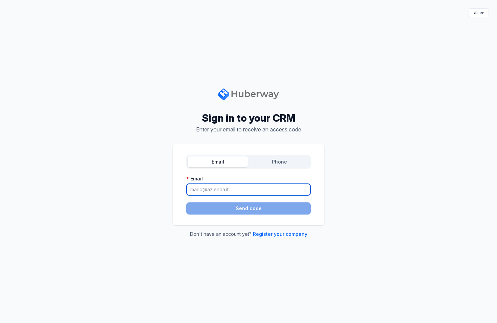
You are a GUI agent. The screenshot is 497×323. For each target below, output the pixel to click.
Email (218, 162)
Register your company (280, 234)
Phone (279, 162)
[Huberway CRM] (248, 93)
